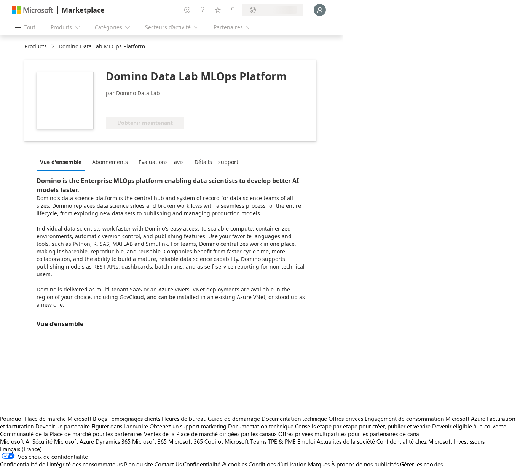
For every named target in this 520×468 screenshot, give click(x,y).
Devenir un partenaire (62, 426)
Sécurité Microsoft (55, 441)
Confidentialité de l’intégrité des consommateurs (61, 464)
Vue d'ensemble (60, 162)
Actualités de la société (346, 441)
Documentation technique (294, 418)
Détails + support (216, 162)
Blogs (100, 418)
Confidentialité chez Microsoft (414, 441)
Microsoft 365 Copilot (195, 441)
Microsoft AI (15, 441)
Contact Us (168, 464)
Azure (87, 441)
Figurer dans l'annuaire (119, 426)
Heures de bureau (184, 418)
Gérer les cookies (421, 464)
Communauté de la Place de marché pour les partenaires (71, 434)
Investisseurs (469, 441)
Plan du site (138, 464)
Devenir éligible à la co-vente (469, 426)
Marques (319, 464)
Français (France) (21, 449)
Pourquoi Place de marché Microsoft (45, 418)
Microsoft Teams (245, 441)
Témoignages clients (134, 418)
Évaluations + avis (161, 162)
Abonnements (110, 162)
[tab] (63, 161)
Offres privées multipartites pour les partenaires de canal (349, 434)
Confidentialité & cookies (215, 464)
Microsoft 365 (149, 441)
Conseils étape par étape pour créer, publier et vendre (363, 426)
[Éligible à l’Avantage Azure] (136, 105)
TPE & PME (282, 441)
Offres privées (346, 418)
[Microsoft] (32, 10)
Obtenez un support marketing (188, 426)
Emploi (306, 441)
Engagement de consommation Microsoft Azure (426, 418)
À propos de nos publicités (365, 464)
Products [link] (35, 46)
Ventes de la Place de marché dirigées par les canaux (210, 434)
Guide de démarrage (234, 418)
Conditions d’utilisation (277, 464)
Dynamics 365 (113, 441)
